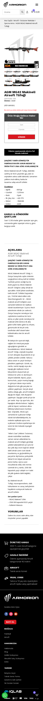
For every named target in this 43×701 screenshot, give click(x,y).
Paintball (7, 634)
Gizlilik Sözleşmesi (11, 655)
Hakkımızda (8, 648)
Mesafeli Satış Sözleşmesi (14, 658)
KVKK (6, 662)
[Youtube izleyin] (16, 614)
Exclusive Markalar (27, 20)
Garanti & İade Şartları (12, 680)
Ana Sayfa (8, 20)
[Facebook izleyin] (6, 614)
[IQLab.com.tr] (13, 692)
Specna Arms (9, 23)
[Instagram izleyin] (11, 614)
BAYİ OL (10, 622)
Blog (6, 652)
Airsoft (16, 20)
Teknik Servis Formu (12, 676)
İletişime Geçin (10, 673)
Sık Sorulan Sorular (11, 683)
